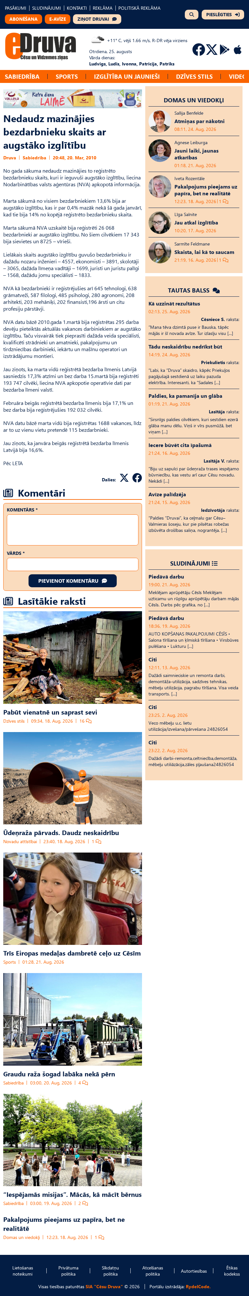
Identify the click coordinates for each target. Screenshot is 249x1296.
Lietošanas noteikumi (22, 1271)
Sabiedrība (22, 76)
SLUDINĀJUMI (46, 8)
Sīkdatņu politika (110, 1271)
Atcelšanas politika (152, 1271)
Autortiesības (194, 1271)
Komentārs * (22, 510)
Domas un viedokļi (21, 1237)
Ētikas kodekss (232, 1271)
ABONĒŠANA (23, 19)
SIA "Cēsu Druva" (104, 1286)
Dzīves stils (194, 76)
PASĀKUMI (15, 8)
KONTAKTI (77, 8)
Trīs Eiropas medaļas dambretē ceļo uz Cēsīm (72, 952)
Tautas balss (189, 290)
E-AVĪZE (57, 19)
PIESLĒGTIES (219, 14)
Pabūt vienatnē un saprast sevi (50, 711)
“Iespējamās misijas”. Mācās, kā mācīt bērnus (72, 1194)
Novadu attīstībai (20, 841)
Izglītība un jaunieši (127, 76)
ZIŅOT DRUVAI (93, 19)
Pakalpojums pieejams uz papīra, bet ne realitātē (64, 1223)
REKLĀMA (103, 8)
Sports (67, 76)
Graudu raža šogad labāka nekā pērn (59, 1073)
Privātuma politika (68, 1271)
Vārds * (16, 553)
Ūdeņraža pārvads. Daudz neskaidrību (61, 832)
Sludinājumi (190, 563)
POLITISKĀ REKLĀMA (139, 8)
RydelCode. (198, 1286)
